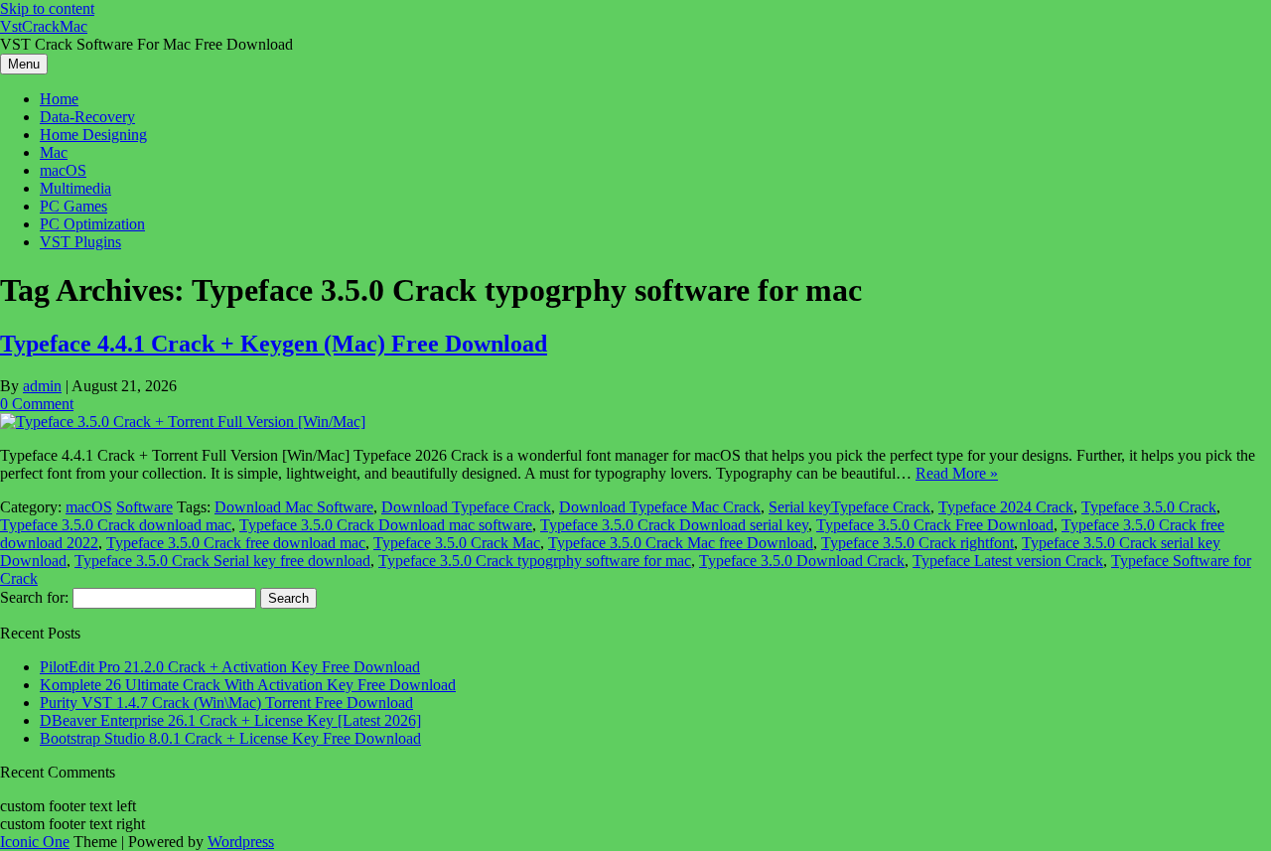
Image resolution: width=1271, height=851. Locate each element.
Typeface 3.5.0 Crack (1148, 506)
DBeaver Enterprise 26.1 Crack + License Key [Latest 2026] (230, 720)
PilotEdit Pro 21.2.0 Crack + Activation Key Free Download (230, 666)
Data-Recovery (87, 116)
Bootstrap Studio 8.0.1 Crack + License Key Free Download (230, 738)
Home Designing (93, 134)
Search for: (34, 597)
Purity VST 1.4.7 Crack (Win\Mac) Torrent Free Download (226, 702)
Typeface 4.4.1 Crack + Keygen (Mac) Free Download (273, 343)
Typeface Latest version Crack (1008, 560)
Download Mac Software (293, 506)
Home (59, 98)
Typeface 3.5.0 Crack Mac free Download (680, 542)
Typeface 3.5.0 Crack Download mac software (385, 524)
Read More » (957, 473)
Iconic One (35, 841)
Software (144, 506)
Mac (54, 152)
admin (42, 385)
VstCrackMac (43, 26)
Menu (24, 64)
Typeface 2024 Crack (1005, 506)
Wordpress (241, 841)
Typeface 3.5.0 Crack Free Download (935, 524)
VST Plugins (80, 241)
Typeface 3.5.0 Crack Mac (456, 542)
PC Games (73, 206)
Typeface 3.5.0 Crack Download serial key (674, 524)
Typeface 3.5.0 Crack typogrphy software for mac (534, 560)
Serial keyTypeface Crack (849, 506)
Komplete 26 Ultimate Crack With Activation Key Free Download (248, 684)
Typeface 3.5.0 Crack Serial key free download (222, 560)
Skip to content (47, 8)
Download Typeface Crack (466, 506)
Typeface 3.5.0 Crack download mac (115, 524)
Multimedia (75, 188)
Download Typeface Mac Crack (660, 506)
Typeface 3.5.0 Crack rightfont (917, 542)
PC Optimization (92, 223)
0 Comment (36, 403)
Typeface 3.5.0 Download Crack (802, 560)
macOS (63, 170)
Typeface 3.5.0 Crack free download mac (235, 542)
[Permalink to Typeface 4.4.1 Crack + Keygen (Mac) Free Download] (182, 421)
